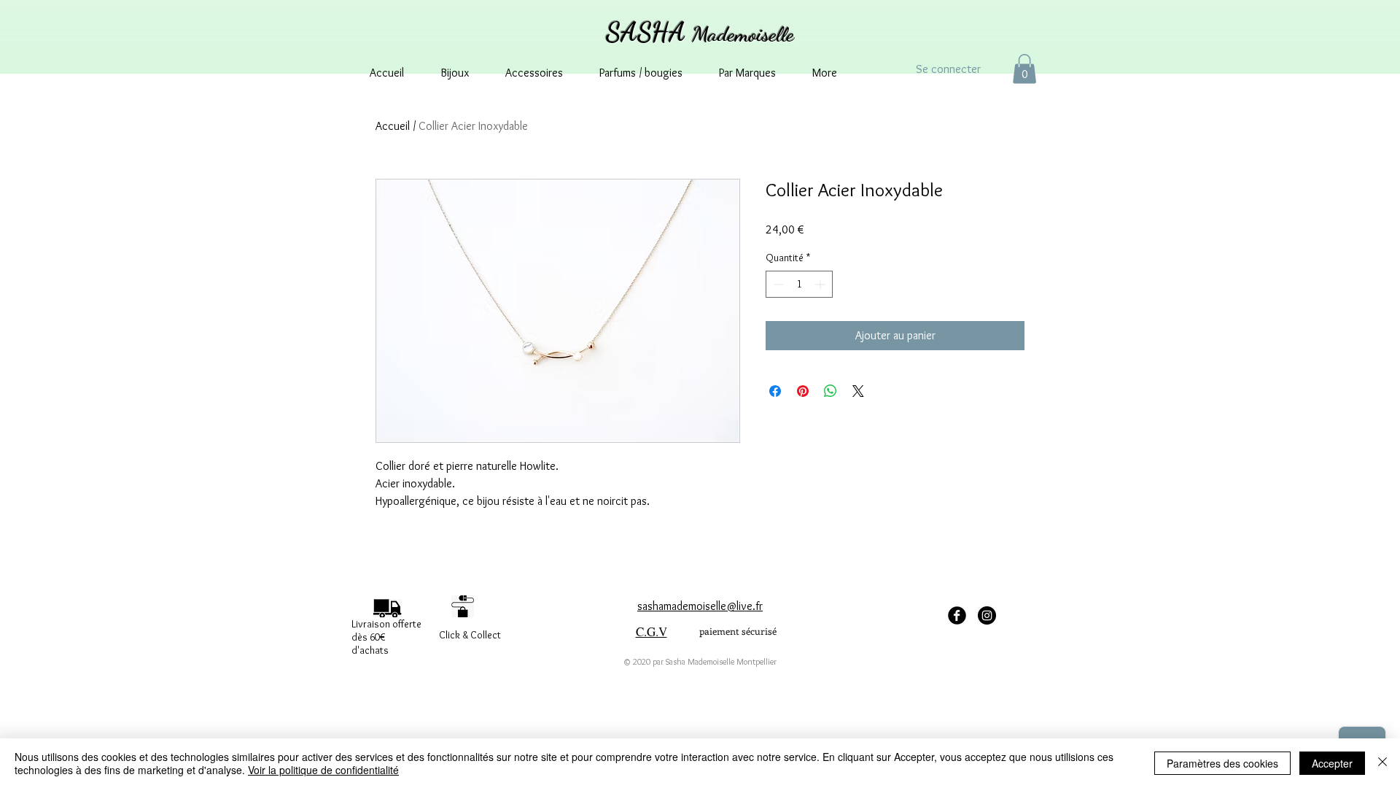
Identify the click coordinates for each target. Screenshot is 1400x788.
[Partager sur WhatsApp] (830, 391)
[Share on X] (858, 391)
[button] (1024, 69)
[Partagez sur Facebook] (775, 391)
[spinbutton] (799, 284)
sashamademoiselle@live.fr (700, 606)
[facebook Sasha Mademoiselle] (957, 615)
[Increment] (821, 284)
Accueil (393, 126)
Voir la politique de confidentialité (323, 769)
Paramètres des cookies (1222, 763)
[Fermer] (1382, 763)
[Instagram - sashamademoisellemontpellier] (987, 615)
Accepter (1332, 763)
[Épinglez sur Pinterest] (803, 391)
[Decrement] (777, 284)
